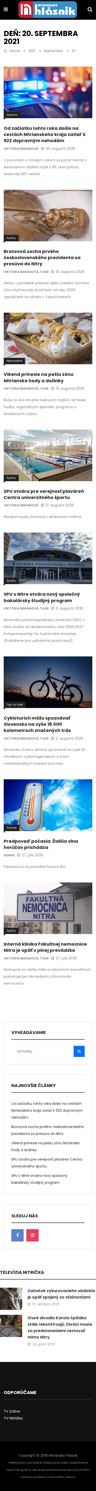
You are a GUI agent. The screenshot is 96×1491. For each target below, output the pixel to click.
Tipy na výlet (15, 705)
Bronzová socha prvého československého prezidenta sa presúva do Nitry (42, 257)
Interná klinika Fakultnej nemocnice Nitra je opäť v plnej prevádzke (45, 947)
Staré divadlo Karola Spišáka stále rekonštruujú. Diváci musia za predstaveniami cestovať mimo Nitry (60, 1327)
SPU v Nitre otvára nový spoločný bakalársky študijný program (42, 597)
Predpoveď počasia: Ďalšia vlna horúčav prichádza (41, 844)
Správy (11, 238)
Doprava (12, 115)
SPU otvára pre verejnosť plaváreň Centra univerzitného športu (44, 494)
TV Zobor (12, 1411)
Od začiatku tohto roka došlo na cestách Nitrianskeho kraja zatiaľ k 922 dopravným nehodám (45, 134)
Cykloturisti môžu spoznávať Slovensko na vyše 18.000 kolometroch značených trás (37, 724)
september (53, 50)
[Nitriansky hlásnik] (47, 10)
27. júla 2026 (32, 855)
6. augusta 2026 (69, 608)
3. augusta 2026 (69, 738)
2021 (31, 50)
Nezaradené (14, 361)
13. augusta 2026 (70, 388)
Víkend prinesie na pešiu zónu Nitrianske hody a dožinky (38, 377)
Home (14, 50)
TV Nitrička (13, 1418)
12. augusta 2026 (60, 505)
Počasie (11, 828)
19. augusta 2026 (70, 271)
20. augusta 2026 (60, 148)
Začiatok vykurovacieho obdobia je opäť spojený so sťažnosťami (61, 1294)
